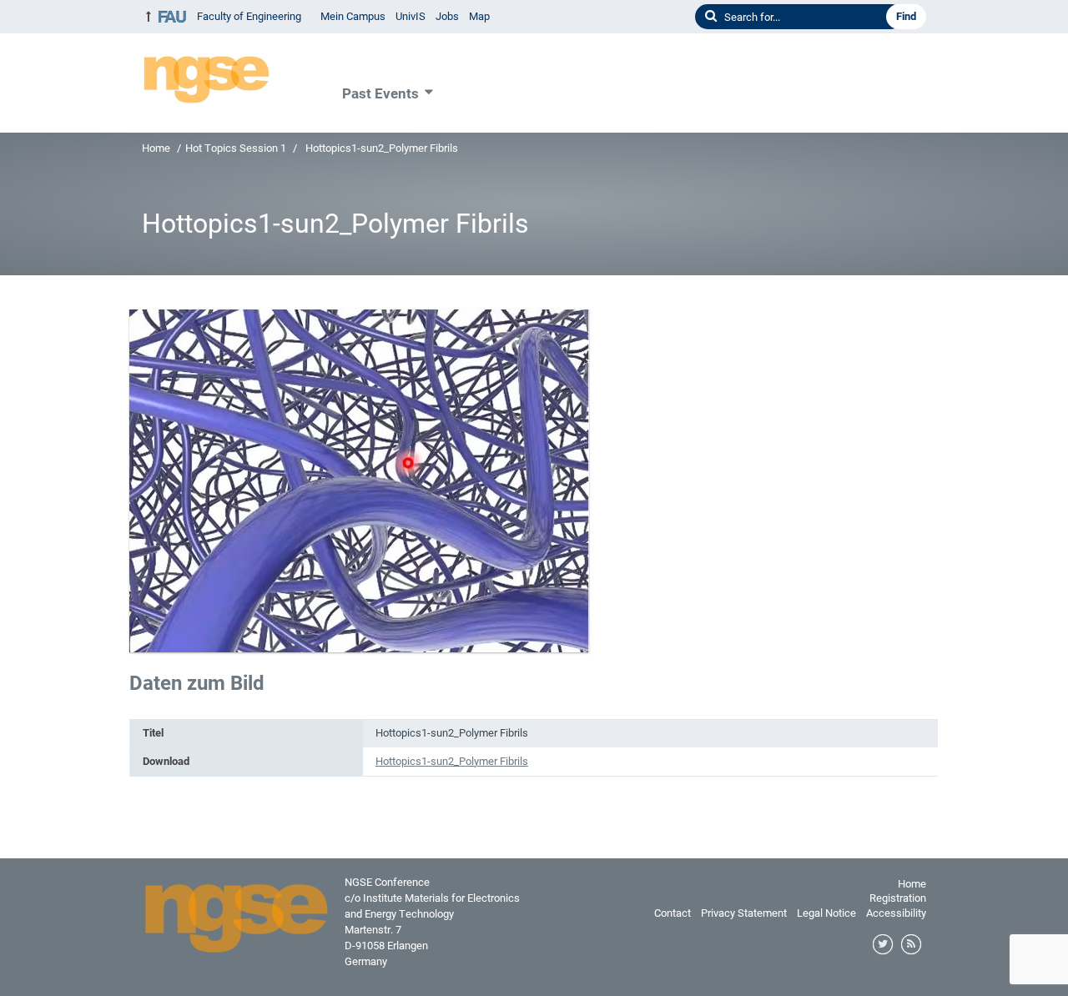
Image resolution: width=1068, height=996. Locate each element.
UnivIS (410, 16)
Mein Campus (352, 16)
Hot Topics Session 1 (235, 148)
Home (156, 148)
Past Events (380, 93)
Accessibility (896, 913)
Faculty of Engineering (249, 16)
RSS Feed (912, 945)
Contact (672, 913)
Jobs (447, 16)
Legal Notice (826, 913)
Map (479, 16)
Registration (897, 898)
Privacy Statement (744, 913)
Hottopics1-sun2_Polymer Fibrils (451, 761)
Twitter (883, 945)
